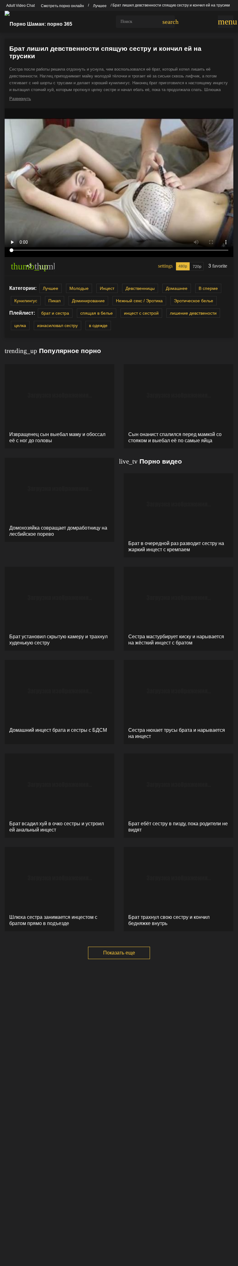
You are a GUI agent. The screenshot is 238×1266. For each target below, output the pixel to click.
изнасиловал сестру (57, 325)
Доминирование (88, 300)
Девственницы (140, 288)
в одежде (98, 325)
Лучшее (50, 288)
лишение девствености (193, 313)
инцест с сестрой (141, 313)
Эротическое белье (193, 300)
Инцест (107, 288)
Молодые (79, 288)
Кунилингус (25, 300)
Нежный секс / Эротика (139, 300)
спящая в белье (96, 313)
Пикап (54, 300)
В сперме (208, 288)
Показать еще (119, 952)
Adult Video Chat (20, 5)
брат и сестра (55, 313)
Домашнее (176, 288)
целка (20, 325)
